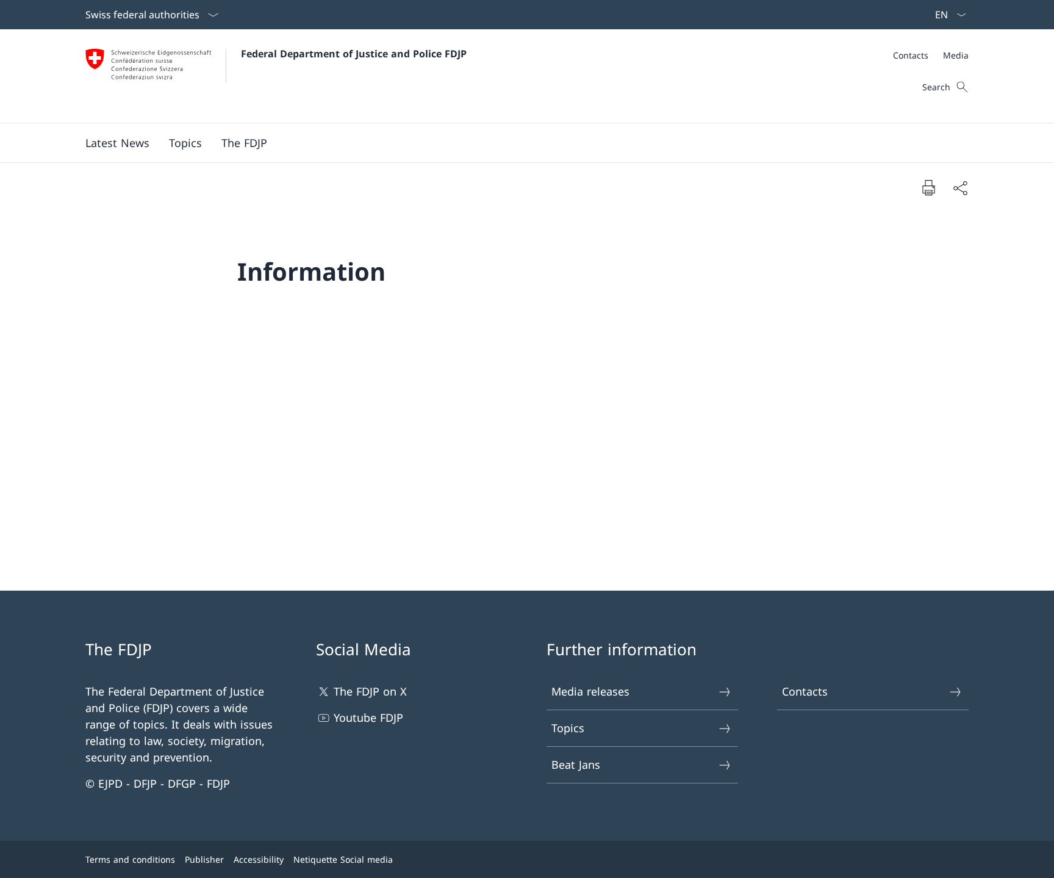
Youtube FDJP (368, 717)
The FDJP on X (370, 691)
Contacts (805, 691)
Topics (567, 728)
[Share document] (960, 188)
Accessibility (259, 859)
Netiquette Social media (343, 859)
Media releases (590, 691)
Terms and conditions (130, 859)
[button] (117, 142)
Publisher (204, 859)
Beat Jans (575, 764)
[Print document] (928, 187)
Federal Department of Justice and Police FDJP (354, 53)
